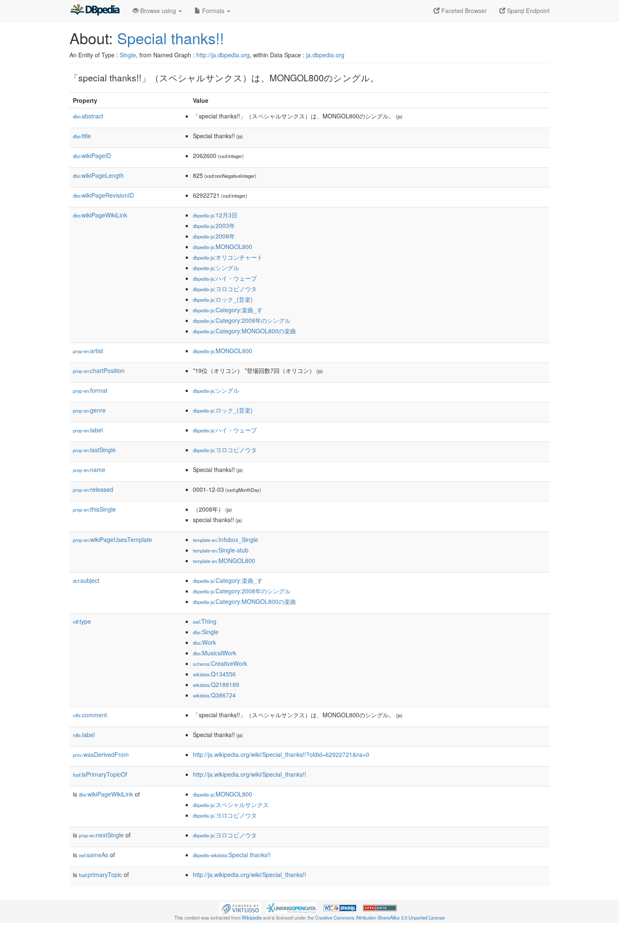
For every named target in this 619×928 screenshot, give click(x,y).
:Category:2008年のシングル (242, 320)
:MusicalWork (214, 653)
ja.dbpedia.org (325, 55)
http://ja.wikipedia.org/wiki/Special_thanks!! (249, 774)
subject (86, 580)
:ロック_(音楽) (223, 299)
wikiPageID (92, 155)
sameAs (93, 854)
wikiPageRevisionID (103, 195)
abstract (88, 116)
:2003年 (214, 225)
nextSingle (101, 835)
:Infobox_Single (225, 539)
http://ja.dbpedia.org (223, 55)
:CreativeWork (220, 663)
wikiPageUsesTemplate (112, 539)
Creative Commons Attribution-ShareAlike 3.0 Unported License (380, 917)
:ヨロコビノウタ (225, 288)
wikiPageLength (98, 175)
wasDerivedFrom (101, 754)
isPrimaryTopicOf (100, 774)
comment (90, 715)
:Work (204, 642)
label (88, 430)
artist (88, 350)
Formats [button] (213, 10)
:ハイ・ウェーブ (225, 278)
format (90, 390)
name (89, 469)
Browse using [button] (158, 10)
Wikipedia (251, 917)
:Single (206, 632)
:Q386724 (214, 695)
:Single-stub (220, 550)
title (82, 135)
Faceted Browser (463, 10)
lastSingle (94, 449)
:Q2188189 (216, 684)
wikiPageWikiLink (100, 215)
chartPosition (99, 370)
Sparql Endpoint (527, 10)
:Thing (204, 621)
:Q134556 (214, 674)
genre (89, 410)
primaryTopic (100, 874)
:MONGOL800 (222, 246)
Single (128, 55)
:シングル (216, 267)
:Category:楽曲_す (228, 310)
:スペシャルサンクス (231, 804)
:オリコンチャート (228, 257)
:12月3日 (215, 215)
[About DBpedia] (94, 10)
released (93, 489)
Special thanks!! (170, 37)
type (82, 621)
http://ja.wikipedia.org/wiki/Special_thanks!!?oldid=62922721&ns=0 (281, 754)
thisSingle (94, 509)
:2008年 (214, 236)
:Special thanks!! (232, 854)
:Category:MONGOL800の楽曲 (244, 331)
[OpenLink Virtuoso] (240, 907)
